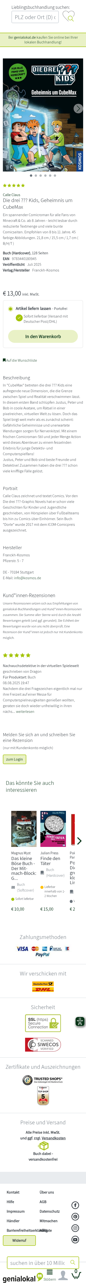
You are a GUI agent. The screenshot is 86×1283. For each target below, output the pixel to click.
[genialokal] (23, 1277)
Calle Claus (11, 194)
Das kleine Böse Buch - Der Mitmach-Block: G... (23, 868)
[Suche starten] (73, 1262)
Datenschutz (50, 1211)
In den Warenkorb (43, 336)
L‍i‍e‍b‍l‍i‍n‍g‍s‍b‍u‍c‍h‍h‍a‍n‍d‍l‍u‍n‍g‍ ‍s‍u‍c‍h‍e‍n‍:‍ (40, 7)
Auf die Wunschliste (21, 360)
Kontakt (13, 1192)
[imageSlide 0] (31, 175)
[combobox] (37, 1262)
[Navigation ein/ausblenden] (63, 1275)
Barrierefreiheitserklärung (21, 1230)
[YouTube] (75, 1240)
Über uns (47, 1192)
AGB (43, 1201)
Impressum (16, 1211)
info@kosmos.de (27, 577)
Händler (13, 1220)
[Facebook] (75, 1206)
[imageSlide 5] (55, 175)
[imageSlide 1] (36, 175)
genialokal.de (25, 37)
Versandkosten (54, 1138)
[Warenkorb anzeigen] (76, 1277)
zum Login (14, 759)
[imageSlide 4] (50, 175)
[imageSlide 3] (45, 175)
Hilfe (10, 1201)
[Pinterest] (75, 1217)
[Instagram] (75, 1229)
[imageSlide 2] (40, 175)
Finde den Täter (50, 860)
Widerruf (19, 1240)
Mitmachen (49, 1220)
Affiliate (46, 1230)
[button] (49, 1276)
